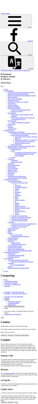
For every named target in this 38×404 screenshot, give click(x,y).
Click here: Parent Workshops (19, 219)
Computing (18, 186)
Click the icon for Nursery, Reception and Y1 (24, 224)
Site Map (6, 298)
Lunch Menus (12, 167)
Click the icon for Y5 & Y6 (19, 227)
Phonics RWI (11, 230)
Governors (11, 263)
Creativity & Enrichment (14, 247)
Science (17, 214)
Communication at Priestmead (16, 132)
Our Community (8, 258)
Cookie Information (13, 303)
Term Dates (11, 163)
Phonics (17, 203)
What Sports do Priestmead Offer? (20, 110)
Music (16, 198)
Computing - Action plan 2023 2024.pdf (15, 293)
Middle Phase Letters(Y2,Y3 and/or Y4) (26, 140)
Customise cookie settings (21, 335)
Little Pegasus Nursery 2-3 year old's (18, 102)
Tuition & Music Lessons (15, 246)
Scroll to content (5, 13)
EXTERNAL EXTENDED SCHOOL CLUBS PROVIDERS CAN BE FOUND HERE (26, 154)
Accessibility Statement (14, 301)
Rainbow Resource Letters (22, 143)
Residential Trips (16, 149)
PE (16, 201)
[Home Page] (15, 70)
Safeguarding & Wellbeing (11, 252)
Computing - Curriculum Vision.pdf (14, 292)
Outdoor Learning (20, 200)
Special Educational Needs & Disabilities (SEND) (22, 95)
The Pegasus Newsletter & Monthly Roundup (24, 133)
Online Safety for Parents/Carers (17, 176)
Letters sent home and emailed (19, 135)
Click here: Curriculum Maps (19, 216)
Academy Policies (13, 105)
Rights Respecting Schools (22, 208)
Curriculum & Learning (10, 179)
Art (16, 184)
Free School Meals (13, 168)
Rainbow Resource (20, 206)
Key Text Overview (16, 235)
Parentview (11, 174)
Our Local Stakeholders (18, 265)
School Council (15, 242)
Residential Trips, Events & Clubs (17, 148)
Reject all (3, 335)
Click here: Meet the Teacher (19, 220)
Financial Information (14, 106)
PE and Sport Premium (14, 108)
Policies (7, 300)
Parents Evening (12, 170)
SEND (17, 212)
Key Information (9, 91)
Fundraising (11, 173)
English (17, 189)
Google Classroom (13, 228)
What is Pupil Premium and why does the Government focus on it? (22, 118)
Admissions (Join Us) (14, 100)
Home (6, 89)
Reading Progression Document (20, 236)
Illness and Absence (16, 162)
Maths (16, 197)
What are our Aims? (16, 111)
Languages (18, 195)
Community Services (13, 257)
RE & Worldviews (20, 211)
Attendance (11, 159)
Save (16, 402)
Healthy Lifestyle (12, 171)
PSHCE (17, 205)
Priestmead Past (12, 121)
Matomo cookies (9, 373)
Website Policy (12, 305)
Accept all (10, 335)
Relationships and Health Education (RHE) (20, 250)
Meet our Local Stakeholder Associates (22, 261)
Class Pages (11, 222)
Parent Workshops (16, 144)
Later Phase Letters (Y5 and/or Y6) (24, 141)
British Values (12, 124)
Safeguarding (11, 254)
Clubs (13, 151)
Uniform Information (13, 165)
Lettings (10, 266)
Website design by (12, 314)
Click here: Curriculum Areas (19, 182)
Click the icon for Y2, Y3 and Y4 (20, 225)
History (17, 193)
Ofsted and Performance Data (16, 249)
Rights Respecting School (18, 244)
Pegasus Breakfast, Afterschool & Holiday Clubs (21, 146)
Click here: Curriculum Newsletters (21, 217)
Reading (17, 209)
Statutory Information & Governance (18, 94)
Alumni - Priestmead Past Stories (20, 122)
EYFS (16, 190)
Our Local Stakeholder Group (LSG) (18, 260)
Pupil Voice (11, 241)
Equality (10, 125)
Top (2, 317)
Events (13, 157)
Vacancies (10, 127)
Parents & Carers (9, 130)
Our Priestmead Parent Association (17, 178)
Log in (6, 271)
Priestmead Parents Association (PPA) (18, 268)
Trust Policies (11, 103)
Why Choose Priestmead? (15, 99)
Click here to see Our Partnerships (13, 296)
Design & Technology (21, 187)
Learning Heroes (12, 239)
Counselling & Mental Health (16, 255)
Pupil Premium (12, 113)
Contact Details (12, 129)
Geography (18, 192)
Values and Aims (12, 97)
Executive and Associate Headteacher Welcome (21, 92)
